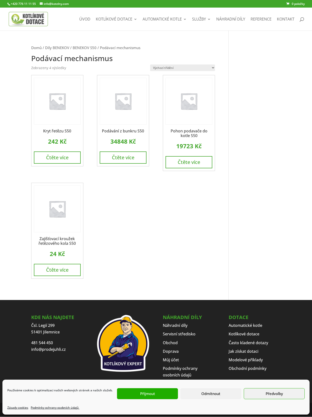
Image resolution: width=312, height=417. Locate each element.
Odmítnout (210, 393)
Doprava (171, 351)
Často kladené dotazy (248, 342)
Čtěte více (57, 157)
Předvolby (274, 393)
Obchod (170, 342)
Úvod (84, 19)
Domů (36, 47)
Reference (261, 19)
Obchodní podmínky (247, 368)
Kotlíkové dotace (114, 19)
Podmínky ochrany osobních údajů (55, 408)
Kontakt (285, 19)
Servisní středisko (179, 334)
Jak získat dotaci (243, 351)
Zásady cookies (17, 408)
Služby (199, 19)
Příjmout (147, 393)
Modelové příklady (246, 360)
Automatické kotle (162, 19)
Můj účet (171, 360)
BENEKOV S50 (85, 47)
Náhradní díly (230, 19)
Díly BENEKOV (57, 47)
